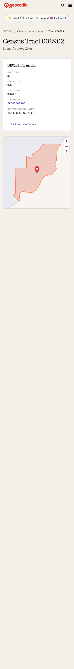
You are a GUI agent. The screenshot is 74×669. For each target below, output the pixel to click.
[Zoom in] (66, 141)
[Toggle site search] (62, 5)
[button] (37, 170)
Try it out (58, 18)
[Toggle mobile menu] (70, 5)
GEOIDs (7, 31)
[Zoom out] (66, 146)
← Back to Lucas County (21, 124)
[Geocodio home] (21, 5)
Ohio (20, 31)
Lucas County (35, 31)
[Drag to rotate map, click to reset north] (66, 151)
